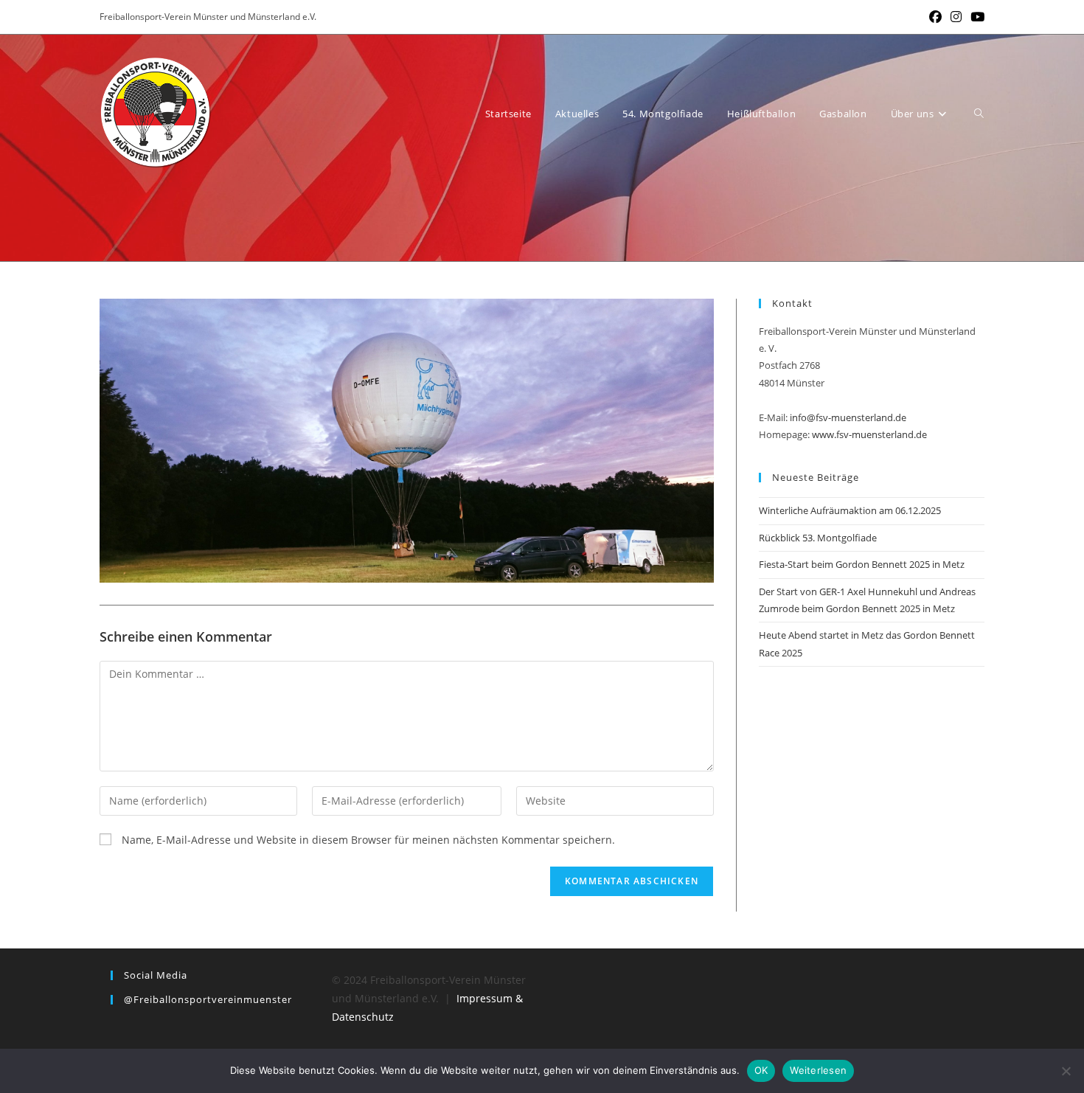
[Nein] (1065, 1070)
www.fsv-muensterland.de (869, 434)
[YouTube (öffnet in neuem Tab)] (975, 17)
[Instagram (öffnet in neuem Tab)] (956, 17)
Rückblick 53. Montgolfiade (818, 537)
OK (761, 1070)
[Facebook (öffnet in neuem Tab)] (935, 17)
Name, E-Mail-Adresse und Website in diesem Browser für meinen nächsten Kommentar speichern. (368, 840)
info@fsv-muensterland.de (848, 417)
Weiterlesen (818, 1070)
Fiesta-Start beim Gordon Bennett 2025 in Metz (862, 564)
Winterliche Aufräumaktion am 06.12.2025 (850, 510)
